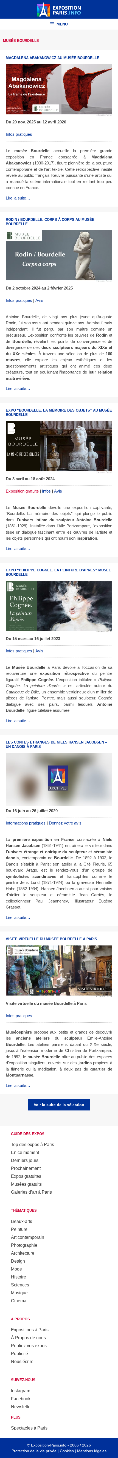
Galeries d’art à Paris (31, 1192)
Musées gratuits (26, 1184)
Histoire (18, 1277)
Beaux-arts (21, 1221)
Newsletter (21, 1406)
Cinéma (18, 1300)
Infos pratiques (19, 134)
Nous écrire (22, 1361)
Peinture (19, 1229)
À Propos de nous (28, 1337)
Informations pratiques (26, 823)
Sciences (20, 1285)
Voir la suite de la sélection (59, 1105)
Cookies (67, 1451)
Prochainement (26, 1168)
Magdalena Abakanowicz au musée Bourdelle (52, 58)
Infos (46, 491)
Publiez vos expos (29, 1345)
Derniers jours (24, 1160)
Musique (19, 1293)
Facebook (20, 1398)
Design (18, 1261)
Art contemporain (27, 1237)
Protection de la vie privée (34, 1451)
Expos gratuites (26, 1176)
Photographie (24, 1245)
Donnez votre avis (65, 823)
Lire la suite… (18, 198)
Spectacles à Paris (29, 1428)
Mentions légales (91, 1451)
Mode (16, 1269)
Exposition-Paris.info (48, 1445)
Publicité (19, 1353)
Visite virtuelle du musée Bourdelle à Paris (51, 939)
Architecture (22, 1253)
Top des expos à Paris (32, 1144)
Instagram (20, 1390)
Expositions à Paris (30, 1329)
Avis (39, 300)
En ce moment (25, 1152)
